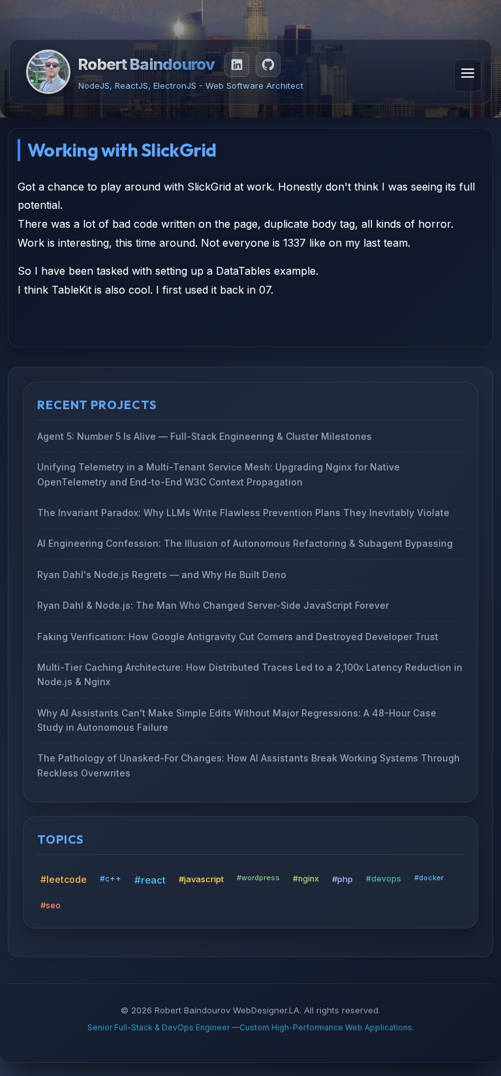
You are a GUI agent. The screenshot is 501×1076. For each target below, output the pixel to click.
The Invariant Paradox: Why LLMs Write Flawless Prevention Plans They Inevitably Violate (243, 512)
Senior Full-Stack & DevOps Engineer (159, 1027)
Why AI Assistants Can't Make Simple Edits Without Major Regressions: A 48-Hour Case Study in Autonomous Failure (236, 720)
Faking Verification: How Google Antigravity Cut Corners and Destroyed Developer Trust (237, 636)
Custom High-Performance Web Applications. (326, 1027)
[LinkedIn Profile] (236, 64)
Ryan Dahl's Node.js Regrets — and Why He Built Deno (161, 574)
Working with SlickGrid (122, 149)
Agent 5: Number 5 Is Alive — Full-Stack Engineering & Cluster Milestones (204, 436)
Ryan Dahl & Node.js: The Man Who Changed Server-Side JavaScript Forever (213, 605)
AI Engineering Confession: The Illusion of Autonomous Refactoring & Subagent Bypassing (245, 543)
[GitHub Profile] (268, 64)
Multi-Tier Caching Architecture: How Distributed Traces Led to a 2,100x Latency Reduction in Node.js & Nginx (250, 674)
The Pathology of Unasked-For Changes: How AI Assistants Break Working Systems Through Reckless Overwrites (248, 765)
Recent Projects (97, 404)
